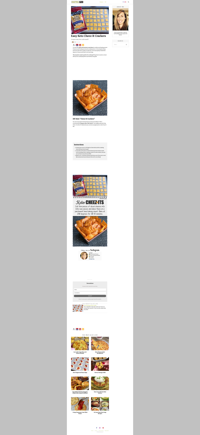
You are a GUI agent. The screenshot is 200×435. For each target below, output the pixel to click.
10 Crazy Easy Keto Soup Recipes (100, 413)
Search (128, 2)
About (92, 430)
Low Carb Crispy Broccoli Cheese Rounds (80, 352)
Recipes (101, 2)
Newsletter (107, 430)
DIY (105, 2)
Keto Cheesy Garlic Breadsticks (100, 352)
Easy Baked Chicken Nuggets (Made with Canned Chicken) (80, 392)
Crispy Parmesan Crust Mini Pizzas (80, 413)
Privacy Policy (101, 430)
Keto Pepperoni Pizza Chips (80, 372)
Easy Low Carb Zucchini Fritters (100, 392)
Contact (96, 430)
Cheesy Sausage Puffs (100, 372)
